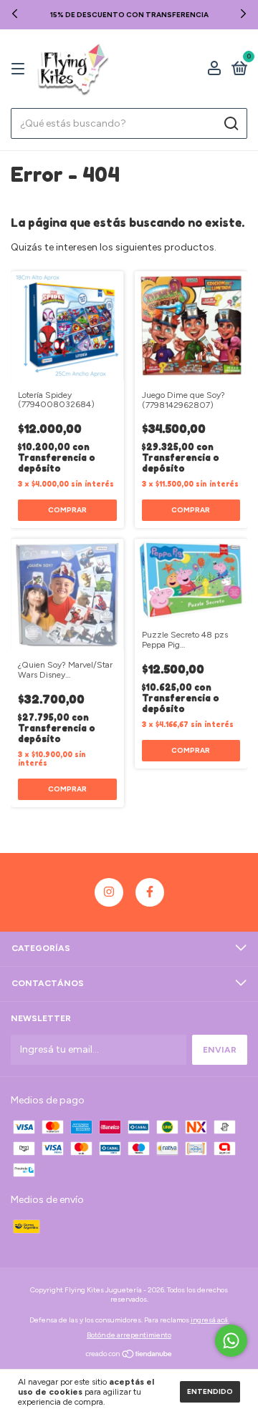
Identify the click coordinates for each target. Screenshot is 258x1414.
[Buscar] (230, 124)
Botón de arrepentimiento (129, 1335)
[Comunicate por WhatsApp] (231, 1341)
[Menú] (20, 69)
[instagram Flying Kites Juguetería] (109, 892)
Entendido (210, 1391)
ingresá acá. (210, 1320)
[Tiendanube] (129, 1356)
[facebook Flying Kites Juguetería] (149, 892)
